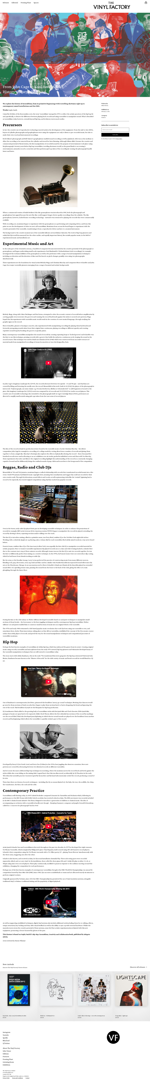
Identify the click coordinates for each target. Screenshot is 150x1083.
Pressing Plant (26, 3)
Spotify (5, 1038)
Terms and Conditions (17, 1078)
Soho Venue (7, 1051)
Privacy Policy (6, 1078)
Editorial (15, 3)
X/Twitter (6, 1043)
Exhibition (6, 1065)
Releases (6, 3)
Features (6, 1056)
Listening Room (8, 1062)
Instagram (6, 1032)
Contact (27, 1078)
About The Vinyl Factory (11, 1048)
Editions (6, 1054)
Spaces (36, 3)
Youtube (6, 1035)
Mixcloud (6, 1040)
